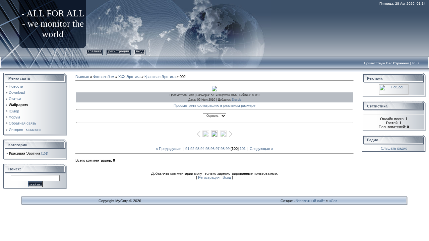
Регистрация (118, 51)
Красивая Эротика (24, 153)
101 (243, 149)
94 (202, 149)
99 (228, 149)
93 (197, 149)
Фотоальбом (103, 77)
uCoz (333, 201)
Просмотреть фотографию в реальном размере (214, 105)
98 (223, 149)
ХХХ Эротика (129, 77)
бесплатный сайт (310, 201)
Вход (139, 51)
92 (192, 149)
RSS (415, 63)
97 (218, 149)
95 (207, 149)
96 (212, 149)
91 (187, 149)
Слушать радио (394, 148)
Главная (94, 51)
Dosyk (236, 99)
